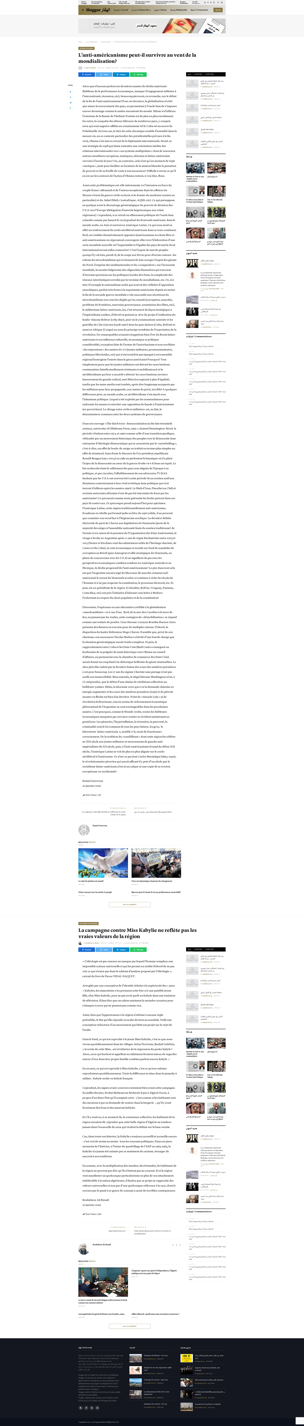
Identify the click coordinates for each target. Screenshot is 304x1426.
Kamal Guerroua (90, 68)
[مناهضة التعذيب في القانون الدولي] (192, 120)
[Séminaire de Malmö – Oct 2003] (135, 1358)
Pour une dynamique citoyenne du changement (152, 881)
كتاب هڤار (218, 10)
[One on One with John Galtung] (216, 191)
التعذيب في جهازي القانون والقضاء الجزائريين (212, 142)
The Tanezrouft (111, 2)
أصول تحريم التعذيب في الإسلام (210, 105)
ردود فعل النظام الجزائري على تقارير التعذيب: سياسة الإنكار (212, 82)
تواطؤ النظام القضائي (207, 129)
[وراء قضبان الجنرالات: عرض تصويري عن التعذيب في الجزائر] (192, 96)
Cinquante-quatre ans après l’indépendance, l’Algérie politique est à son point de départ (154, 1272)
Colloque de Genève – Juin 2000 (156, 1380)
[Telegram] (70, 102)
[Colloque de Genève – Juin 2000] (135, 1382)
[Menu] (83, 10)
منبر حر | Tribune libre (141, 10)
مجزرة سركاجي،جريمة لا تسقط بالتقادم (213, 297)
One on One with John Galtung (214, 201)
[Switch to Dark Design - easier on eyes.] (218, 2)
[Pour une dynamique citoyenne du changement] (156, 863)
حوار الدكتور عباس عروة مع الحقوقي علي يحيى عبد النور (215, 243)
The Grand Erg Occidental (96, 2)
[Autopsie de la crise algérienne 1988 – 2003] (135, 1370)
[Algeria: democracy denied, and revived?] (186, 1370)
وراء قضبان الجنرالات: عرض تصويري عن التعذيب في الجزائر (212, 94)
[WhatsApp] (70, 108)
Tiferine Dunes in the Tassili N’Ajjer (142, 2)
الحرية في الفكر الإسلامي (193, 242)
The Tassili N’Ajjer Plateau (124, 2)
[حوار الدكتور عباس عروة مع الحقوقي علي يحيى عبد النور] (216, 233)
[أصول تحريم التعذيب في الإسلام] (192, 108)
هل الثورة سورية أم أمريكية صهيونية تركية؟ (201, 346)
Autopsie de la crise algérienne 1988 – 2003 (158, 1368)
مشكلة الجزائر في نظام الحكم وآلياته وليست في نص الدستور (153, 812)
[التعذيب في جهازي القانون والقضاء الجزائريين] (192, 144)
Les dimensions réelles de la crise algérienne (156, 1393)
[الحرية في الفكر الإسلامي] (195, 233)
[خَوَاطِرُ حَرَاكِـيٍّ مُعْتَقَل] (192, 263)
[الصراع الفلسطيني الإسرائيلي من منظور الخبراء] (216, 212)
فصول (189, 74)
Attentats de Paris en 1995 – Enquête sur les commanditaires (195, 179)
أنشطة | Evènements (199, 10)
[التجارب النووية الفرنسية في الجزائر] (195, 212)
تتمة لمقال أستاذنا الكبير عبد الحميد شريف (212, 322)
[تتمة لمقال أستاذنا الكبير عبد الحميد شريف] (192, 324)
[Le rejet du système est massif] (103, 863)
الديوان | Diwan (160, 10)
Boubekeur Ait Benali (92, 943)
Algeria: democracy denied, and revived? (207, 1369)
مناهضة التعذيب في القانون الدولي (211, 117)
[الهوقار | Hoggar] (98, 10)
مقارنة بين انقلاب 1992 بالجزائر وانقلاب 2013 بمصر (209, 1356)
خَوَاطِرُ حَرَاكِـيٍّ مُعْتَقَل (207, 261)
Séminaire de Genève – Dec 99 (155, 1404)
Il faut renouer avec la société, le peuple (95, 892)
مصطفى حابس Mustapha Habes (210, 289)
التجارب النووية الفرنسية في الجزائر (194, 222)
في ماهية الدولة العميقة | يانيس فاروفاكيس (210, 310)
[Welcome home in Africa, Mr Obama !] (186, 1382)
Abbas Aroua (200, 1361)
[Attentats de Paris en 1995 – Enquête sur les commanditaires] (195, 168)
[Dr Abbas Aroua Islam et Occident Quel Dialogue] (195, 191)
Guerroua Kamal (86, 48)
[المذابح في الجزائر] (216, 168)
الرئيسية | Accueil (121, 10)
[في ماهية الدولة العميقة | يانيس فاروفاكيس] (192, 312)
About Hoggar (84, 2)
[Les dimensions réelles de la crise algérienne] (135, 1394)
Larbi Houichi (206, 327)
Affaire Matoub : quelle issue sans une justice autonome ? (155, 1314)
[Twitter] (70, 97)
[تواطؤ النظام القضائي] (192, 132)
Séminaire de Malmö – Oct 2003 (156, 1355)
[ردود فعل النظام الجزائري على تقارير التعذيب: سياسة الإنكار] (192, 84)
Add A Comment (129, 904)
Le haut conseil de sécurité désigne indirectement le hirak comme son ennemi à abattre (102, 1301)
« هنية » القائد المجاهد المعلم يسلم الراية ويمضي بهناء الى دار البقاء (207, 362)
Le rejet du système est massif (90, 881)
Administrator (207, 87)
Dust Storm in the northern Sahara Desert (165, 2)
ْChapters (198, 74)
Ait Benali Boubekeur (88, 923)
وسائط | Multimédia (178, 10)
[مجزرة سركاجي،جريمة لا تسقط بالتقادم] (192, 300)
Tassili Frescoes (195, 2)
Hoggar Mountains (184, 2)
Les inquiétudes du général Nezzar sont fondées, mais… (101, 1314)
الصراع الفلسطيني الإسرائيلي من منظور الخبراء (216, 222)
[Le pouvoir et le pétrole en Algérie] (186, 1407)
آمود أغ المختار (213, 300)
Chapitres (209, 74)
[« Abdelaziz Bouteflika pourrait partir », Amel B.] (186, 1394)
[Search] (222, 2)
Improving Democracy (117, 1231)
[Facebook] (70, 92)
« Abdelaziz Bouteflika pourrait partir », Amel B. (210, 1393)
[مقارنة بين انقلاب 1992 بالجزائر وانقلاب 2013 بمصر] (186, 1358)
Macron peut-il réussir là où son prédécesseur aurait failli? (156, 892)
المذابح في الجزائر (212, 177)
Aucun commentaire (128, 68)
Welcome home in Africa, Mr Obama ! (209, 1380)
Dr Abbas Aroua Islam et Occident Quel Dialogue (194, 201)
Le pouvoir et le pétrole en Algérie (208, 1404)
